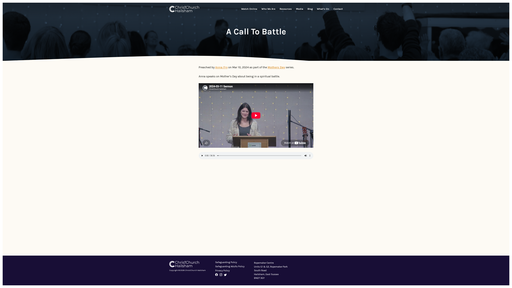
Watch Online (249, 8)
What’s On (323, 8)
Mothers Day (276, 67)
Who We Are (268, 8)
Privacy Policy (222, 270)
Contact (338, 8)
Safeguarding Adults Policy (229, 266)
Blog (310, 8)
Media (299, 8)
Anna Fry (221, 67)
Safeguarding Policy (226, 262)
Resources (286, 8)
